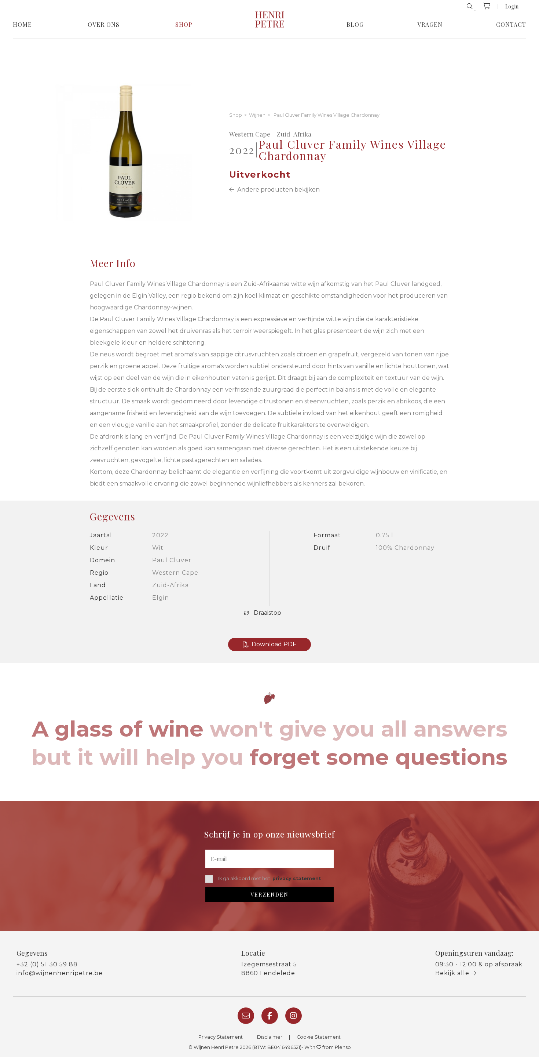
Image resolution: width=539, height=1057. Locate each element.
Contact (511, 25)
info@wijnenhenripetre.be (59, 973)
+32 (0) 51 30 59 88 (47, 964)
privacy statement (296, 878)
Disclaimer (269, 1037)
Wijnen (257, 115)
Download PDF (274, 644)
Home (22, 25)
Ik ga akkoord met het (269, 878)
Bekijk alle (453, 973)
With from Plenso (327, 1047)
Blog (355, 25)
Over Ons (104, 25)
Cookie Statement (319, 1037)
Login (511, 6)
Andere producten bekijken (277, 189)
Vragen (430, 25)
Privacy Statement (220, 1037)
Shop (183, 25)
